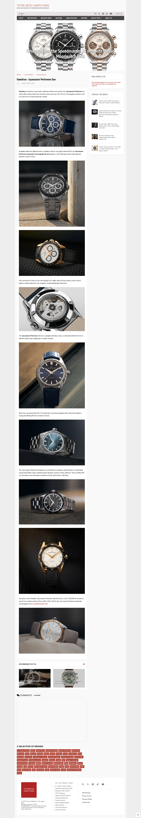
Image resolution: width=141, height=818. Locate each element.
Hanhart (52, 760)
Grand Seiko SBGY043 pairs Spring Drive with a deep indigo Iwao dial (109, 126)
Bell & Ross (75, 750)
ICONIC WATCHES (71, 18)
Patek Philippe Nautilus (62, 802)
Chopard (59, 754)
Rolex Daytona (59, 805)
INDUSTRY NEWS (46, 18)
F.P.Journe (28, 757)
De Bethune (72, 754)
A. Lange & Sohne (23, 750)
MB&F (38, 763)
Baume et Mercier (64, 750)
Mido (66, 763)
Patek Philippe (53, 766)
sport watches (41, 74)
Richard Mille (74, 766)
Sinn (33, 770)
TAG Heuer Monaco (61, 807)
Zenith (19, 773)
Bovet (27, 754)
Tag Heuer (40, 770)
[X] (99, 14)
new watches (29, 74)
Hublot (58, 760)
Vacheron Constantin (74, 770)
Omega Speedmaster (61, 798)
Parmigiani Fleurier (41, 766)
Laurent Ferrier (22, 763)
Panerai (30, 766)
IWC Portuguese (60, 793)
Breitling (40, 754)
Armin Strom (40, 750)
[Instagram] (95, 14)
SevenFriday (27, 770)
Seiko (19, 770)
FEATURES (84, 18)
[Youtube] (111, 14)
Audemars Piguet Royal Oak (63, 788)
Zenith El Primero (60, 810)
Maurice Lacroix (47, 763)
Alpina (33, 750)
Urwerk (63, 770)
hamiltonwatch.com (41, 604)
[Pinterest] (103, 14)
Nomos (80, 763)
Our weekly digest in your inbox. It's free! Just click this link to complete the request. (106, 84)
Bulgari (46, 754)
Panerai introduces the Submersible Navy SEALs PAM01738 (107, 137)
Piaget (61, 766)
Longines (32, 763)
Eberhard (20, 757)
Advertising (86, 793)
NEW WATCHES (32, 18)
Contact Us (86, 802)
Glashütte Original (67, 757)
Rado (67, 766)
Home (19, 74)
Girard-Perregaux (54, 757)
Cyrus (65, 754)
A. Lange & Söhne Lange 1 (63, 786)
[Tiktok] (107, 14)
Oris (25, 766)
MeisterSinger (58, 763)
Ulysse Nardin (55, 770)
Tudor (47, 770)
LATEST (21, 18)
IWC (63, 760)
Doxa (79, 754)
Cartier (52, 754)
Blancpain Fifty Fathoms (62, 791)
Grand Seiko (79, 757)
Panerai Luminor (60, 800)
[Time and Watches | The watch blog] (33, 7)
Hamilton (45, 760)
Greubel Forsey (22, 760)
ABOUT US (108, 18)
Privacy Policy (87, 799)
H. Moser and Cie (35, 760)
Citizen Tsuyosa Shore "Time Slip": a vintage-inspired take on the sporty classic (110, 148)
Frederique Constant (40, 757)
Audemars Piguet (51, 750)
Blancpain (20, 754)
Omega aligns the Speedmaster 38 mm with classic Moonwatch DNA (70, 53)
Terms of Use (86, 796)
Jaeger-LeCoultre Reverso (63, 795)
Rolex (82, 766)
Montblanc (72, 763)
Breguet (33, 754)
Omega (19, 766)
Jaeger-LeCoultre (72, 760)
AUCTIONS (59, 18)
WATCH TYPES (95, 18)
